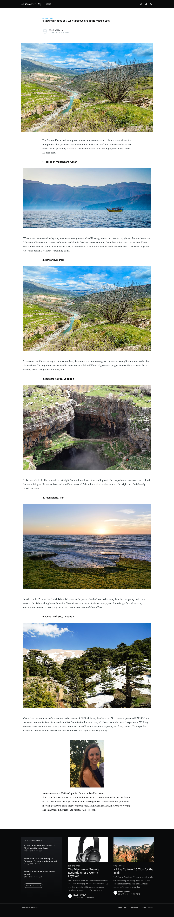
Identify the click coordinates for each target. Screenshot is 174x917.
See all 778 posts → (33, 885)
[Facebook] (141, 4)
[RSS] (151, 4)
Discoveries (47, 18)
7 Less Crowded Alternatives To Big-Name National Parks (39, 847)
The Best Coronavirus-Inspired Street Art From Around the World (40, 860)
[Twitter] (146, 4)
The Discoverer (27, 908)
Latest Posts (122, 908)
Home (48, 4)
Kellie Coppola (56, 30)
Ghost (150, 908)
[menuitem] (49, 4)
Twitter (143, 908)
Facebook (134, 908)
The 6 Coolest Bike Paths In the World (39, 873)
